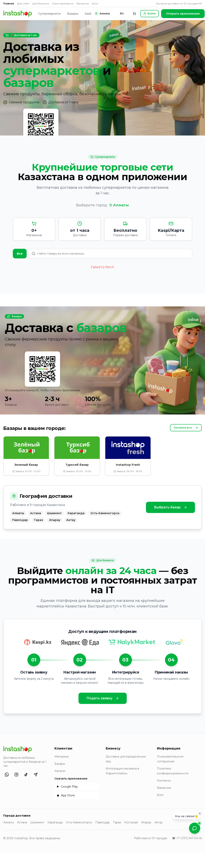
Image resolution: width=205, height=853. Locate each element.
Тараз (117, 822)
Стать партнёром (62, 3)
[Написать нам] (194, 828)
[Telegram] (35, 774)
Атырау (146, 822)
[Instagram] (16, 774)
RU (122, 13)
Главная (8, 3)
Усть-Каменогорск (79, 822)
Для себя (23, 3)
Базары (72, 13)
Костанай (131, 822)
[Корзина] (134, 13)
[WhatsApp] (6, 774)
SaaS (88, 13)
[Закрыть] (200, 814)
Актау (159, 822)
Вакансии (83, 3)
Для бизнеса (40, 3)
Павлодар (102, 822)
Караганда (55, 822)
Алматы (121, 205)
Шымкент (37, 822)
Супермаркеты (49, 13)
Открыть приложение (183, 13)
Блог (95, 3)
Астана (22, 822)
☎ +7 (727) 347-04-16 (187, 838)
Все (20, 253)
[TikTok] (26, 774)
